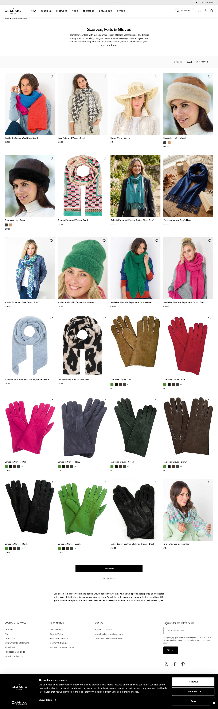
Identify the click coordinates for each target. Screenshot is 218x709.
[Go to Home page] (13, 11)
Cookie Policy (56, 634)
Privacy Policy (56, 629)
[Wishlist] (199, 10)
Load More (109, 568)
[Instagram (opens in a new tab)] (166, 664)
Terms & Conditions (59, 638)
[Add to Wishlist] (51, 76)
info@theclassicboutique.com (109, 634)
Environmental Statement (17, 642)
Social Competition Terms (62, 647)
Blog (7, 634)
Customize (191, 691)
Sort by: (190, 61)
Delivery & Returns (58, 642)
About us (9, 629)
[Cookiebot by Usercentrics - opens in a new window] (19, 703)
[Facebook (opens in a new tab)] (175, 664)
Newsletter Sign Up (14, 656)
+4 (128, 384)
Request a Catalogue (15, 651)
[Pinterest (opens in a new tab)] (183, 664)
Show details (45, 700)
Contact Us (10, 638)
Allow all (193, 681)
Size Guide (10, 647)
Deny (193, 701)
